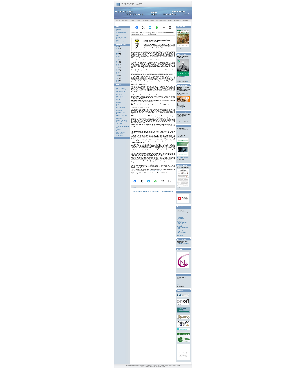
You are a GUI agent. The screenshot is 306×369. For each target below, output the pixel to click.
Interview (118, 102)
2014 (117, 66)
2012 (117, 69)
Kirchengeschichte (120, 107)
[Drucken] (170, 28)
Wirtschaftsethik (120, 135)
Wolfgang (150, 365)
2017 (117, 61)
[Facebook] (136, 28)
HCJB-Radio (180, 223)
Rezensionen (119, 118)
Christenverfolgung (120, 91)
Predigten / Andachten (121, 115)
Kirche (169, 185)
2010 (117, 72)
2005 (117, 80)
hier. (183, 107)
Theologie (118, 129)
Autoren (132, 20)
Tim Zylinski (177, 365)
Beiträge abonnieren (121, 32)
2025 (117, 48)
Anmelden (118, 140)
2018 (117, 59)
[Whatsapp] (156, 28)
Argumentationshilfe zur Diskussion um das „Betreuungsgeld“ (145, 191)
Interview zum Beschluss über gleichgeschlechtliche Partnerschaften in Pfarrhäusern (152, 33)
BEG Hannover (181, 216)
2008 (117, 75)
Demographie (119, 94)
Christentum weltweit (121, 90)
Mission (118, 113)
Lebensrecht (119, 110)
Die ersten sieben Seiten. (182, 157)
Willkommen (125, 20)
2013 (117, 67)
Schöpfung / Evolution (121, 120)
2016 (117, 62)
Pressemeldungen (120, 117)
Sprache (118, 125)
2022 (117, 53)
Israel (117, 104)
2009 (117, 74)
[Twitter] (143, 28)
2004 (117, 81)
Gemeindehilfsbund (161, 20)
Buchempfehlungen (120, 88)
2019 (117, 58)
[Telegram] (150, 28)
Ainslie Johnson (161, 365)
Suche (138, 20)
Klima (117, 109)
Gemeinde (118, 97)
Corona (118, 93)
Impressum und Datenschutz (181, 20)
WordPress (141, 365)
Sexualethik (133, 187)
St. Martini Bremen (182, 232)
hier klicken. (179, 160)
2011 (117, 70)
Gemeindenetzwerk (132, 3)
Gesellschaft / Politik (121, 101)
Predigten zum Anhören (148, 20)
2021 (117, 54)
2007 (117, 77)
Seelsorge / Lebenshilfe (121, 121)
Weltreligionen (119, 133)
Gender (118, 99)
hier (187, 81)
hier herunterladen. (181, 50)
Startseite (117, 20)
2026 (117, 46)
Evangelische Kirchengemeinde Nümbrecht (181, 220)
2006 (117, 78)
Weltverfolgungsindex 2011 (168, 191)
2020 (117, 56)
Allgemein (165, 185)
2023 (117, 51)
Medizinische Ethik (120, 112)
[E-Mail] (163, 28)
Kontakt (170, 20)
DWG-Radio (180, 217)
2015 (117, 64)
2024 (117, 50)
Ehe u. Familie (119, 96)
